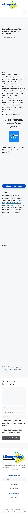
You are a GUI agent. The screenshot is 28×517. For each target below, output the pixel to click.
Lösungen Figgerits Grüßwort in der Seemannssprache (12, 203)
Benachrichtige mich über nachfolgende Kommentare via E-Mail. (13, 423)
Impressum (14, 497)
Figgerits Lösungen (14, 186)
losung (9, 366)
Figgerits (5, 366)
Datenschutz (14, 501)
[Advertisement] (14, 54)
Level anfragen (14, 488)
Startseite (14, 484)
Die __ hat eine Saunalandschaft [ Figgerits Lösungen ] (14, 367)
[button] (20, 13)
